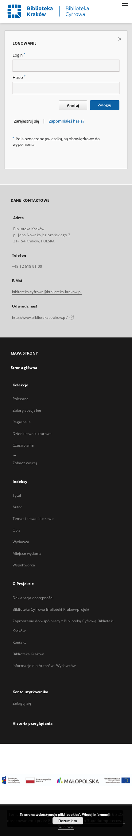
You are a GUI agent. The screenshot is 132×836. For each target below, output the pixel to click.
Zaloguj (104, 105)
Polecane (21, 398)
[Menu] (124, 5)
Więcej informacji (96, 814)
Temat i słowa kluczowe (33, 518)
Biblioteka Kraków (28, 654)
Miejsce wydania (27, 553)
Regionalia (22, 422)
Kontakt (19, 642)
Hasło (19, 77)
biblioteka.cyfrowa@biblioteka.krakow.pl (47, 291)
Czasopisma (23, 445)
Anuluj (73, 105)
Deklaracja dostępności (33, 597)
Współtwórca (24, 565)
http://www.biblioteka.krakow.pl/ (40, 317)
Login (19, 55)
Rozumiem (67, 820)
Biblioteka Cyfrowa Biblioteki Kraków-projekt (51, 609)
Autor (17, 507)
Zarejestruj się (26, 121)
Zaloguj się (22, 703)
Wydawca (21, 541)
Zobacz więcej (25, 463)
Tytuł (17, 495)
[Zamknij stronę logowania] (120, 38)
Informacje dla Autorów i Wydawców (44, 665)
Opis (16, 530)
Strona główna (24, 367)
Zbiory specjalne (27, 410)
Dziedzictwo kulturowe (32, 433)
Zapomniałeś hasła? (66, 121)
